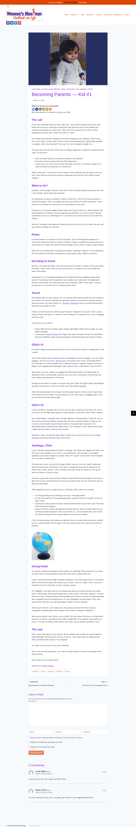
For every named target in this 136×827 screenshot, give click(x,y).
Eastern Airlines (52, 334)
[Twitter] (15, 23)
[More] (50, 109)
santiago (51, 671)
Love (77, 89)
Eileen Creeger (54, 89)
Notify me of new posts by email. (43, 747)
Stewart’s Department (71, 303)
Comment (32, 701)
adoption (36, 671)
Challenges (36, 89)
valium (67, 671)
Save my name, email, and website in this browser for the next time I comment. (56, 737)
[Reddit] (43, 109)
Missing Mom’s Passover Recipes (41, 683)
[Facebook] (8, 23)
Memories (83, 89)
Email (59, 732)
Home (66, 15)
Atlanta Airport (60, 361)
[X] (36, 109)
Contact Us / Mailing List (113, 15)
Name (32, 732)
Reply (104, 772)
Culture (45, 89)
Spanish (59, 671)
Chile (43, 671)
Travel (90, 89)
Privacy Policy (34, 826)
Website (87, 732)
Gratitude (70, 89)
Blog (82, 15)
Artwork (99, 15)
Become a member (71, 2)
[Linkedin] (40, 109)
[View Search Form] (8, 6)
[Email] (46, 109)
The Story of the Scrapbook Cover (95, 683)
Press (126, 15)
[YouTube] (19, 23)
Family (63, 89)
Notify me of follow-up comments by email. (46, 742)
